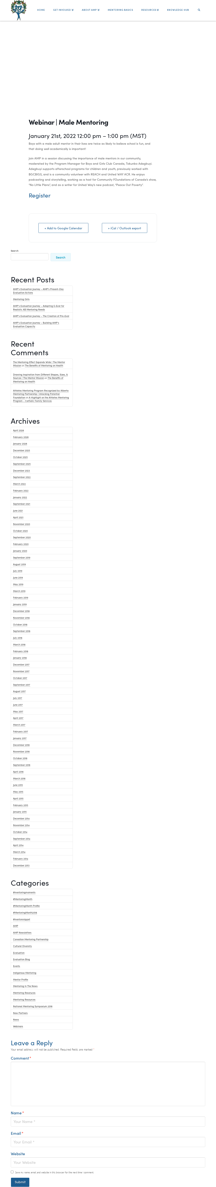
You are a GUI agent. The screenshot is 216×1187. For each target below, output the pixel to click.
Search (14, 250)
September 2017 (21, 684)
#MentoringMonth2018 (25, 912)
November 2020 (21, 524)
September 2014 (21, 838)
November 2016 (21, 751)
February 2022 (20, 490)
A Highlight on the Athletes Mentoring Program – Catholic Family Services (41, 399)
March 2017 (19, 724)
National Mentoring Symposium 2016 (32, 1006)
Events (16, 966)
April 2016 (18, 771)
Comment (21, 1058)
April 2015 (18, 798)
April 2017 (18, 718)
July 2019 (17, 570)
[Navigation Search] (199, 8)
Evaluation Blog (21, 959)
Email (17, 1133)
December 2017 (21, 664)
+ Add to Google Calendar (63, 228)
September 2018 (21, 631)
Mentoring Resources (24, 999)
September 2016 (21, 764)
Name (17, 1112)
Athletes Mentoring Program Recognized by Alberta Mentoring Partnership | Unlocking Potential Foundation (41, 394)
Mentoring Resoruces (24, 992)
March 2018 (19, 644)
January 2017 (20, 738)
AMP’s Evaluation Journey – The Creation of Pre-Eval (41, 316)
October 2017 (20, 678)
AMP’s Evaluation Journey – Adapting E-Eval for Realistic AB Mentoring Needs (38, 307)
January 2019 (20, 604)
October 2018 (20, 624)
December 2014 (21, 818)
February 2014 (20, 858)
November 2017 (21, 671)
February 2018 (20, 651)
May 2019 (18, 584)
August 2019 (19, 564)
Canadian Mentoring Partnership (31, 939)
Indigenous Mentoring (24, 972)
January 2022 (20, 497)
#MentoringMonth (22, 899)
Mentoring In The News (25, 986)
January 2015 (20, 811)
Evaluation (18, 952)
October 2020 (20, 530)
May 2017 (18, 711)
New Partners (20, 1013)
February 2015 (20, 805)
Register (40, 195)
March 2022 (19, 483)
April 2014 (18, 845)
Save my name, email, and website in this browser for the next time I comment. (54, 1172)
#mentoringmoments (24, 892)
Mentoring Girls (21, 299)
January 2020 (20, 550)
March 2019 (19, 591)
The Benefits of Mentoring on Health (44, 365)
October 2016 (20, 758)
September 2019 (21, 557)
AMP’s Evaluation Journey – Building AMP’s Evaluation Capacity (36, 324)
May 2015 (18, 791)
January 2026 (20, 443)
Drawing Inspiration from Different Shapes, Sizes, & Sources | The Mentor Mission (40, 376)
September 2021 (21, 503)
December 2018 (21, 611)
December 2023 (21, 470)
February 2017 (20, 731)
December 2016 (21, 744)
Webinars (18, 1026)
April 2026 (18, 430)
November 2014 (21, 825)
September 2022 (22, 477)
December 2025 (21, 450)
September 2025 (22, 463)
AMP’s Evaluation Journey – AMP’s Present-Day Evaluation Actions (38, 290)
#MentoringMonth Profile (26, 905)
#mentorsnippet (21, 919)
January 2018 (20, 657)
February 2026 (20, 437)
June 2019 (18, 577)
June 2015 (18, 784)
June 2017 (18, 704)
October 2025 (20, 457)
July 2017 (17, 698)
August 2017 (19, 691)
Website (18, 1153)
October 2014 (20, 831)
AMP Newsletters (22, 932)
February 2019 (20, 597)
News (16, 1019)
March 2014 (19, 851)
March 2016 (19, 778)
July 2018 (17, 637)
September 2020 (22, 537)
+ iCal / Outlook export (124, 228)
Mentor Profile (20, 979)
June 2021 (18, 510)
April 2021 (18, 517)
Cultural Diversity (22, 946)
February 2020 (20, 544)
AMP (15, 925)
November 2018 (21, 617)
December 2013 (21, 865)
